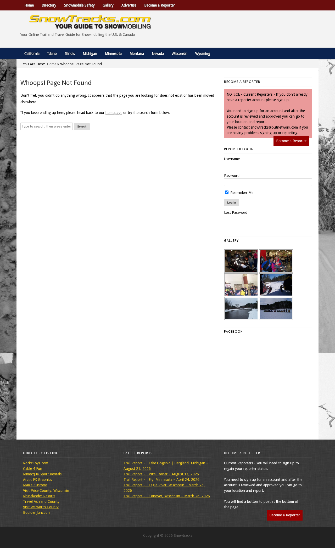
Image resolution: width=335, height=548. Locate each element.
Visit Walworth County (41, 507)
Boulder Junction (36, 512)
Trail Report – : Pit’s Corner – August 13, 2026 (161, 474)
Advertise (128, 5)
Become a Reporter (159, 5)
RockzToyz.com (35, 463)
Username (232, 159)
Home (29, 5)
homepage (113, 113)
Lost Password (235, 212)
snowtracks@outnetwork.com (274, 127)
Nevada (158, 53)
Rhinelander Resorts (39, 496)
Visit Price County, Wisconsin (46, 490)
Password (231, 176)
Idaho (52, 53)
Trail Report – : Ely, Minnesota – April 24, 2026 (161, 479)
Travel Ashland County (41, 501)
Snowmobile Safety (79, 5)
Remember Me (241, 193)
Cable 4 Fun (32, 468)
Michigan (90, 53)
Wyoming (202, 53)
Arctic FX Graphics (37, 479)
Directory (49, 5)
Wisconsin (179, 53)
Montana (137, 53)
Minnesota (113, 53)
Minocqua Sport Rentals (42, 474)
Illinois (70, 53)
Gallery (108, 5)
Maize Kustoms (35, 485)
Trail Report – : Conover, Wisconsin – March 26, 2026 (167, 496)
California (32, 53)
